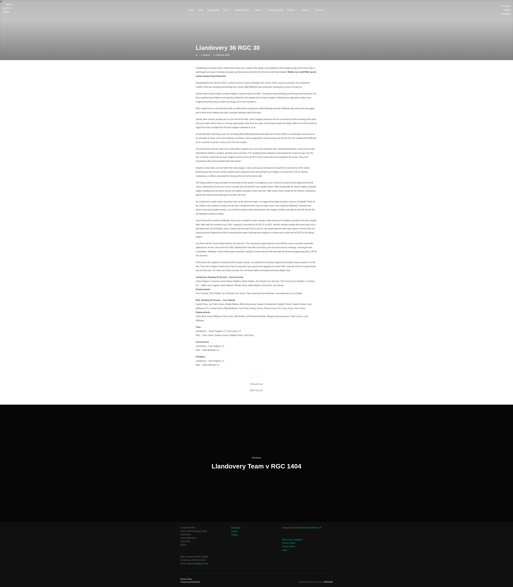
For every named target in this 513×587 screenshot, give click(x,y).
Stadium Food (241, 10)
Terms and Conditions (292, 540)
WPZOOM (328, 582)
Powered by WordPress (190, 582)
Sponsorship (213, 10)
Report (206, 55)
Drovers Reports (275, 10)
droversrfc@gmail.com (197, 563)
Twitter (507, 10)
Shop (200, 10)
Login (284, 550)
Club (225, 10)
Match (258, 10)
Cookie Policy (288, 546)
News (191, 10)
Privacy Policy (288, 543)
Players (291, 10)
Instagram (505, 14)
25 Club (319, 10)
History (305, 10)
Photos (234, 535)
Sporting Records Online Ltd (307, 528)
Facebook (505, 6)
